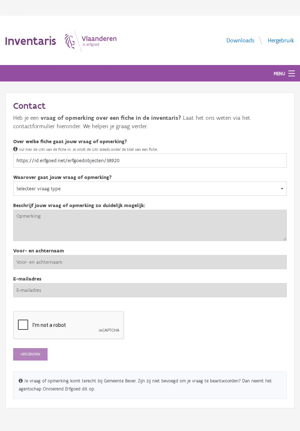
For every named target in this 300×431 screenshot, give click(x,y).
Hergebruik (281, 40)
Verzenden (30, 354)
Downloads (240, 40)
